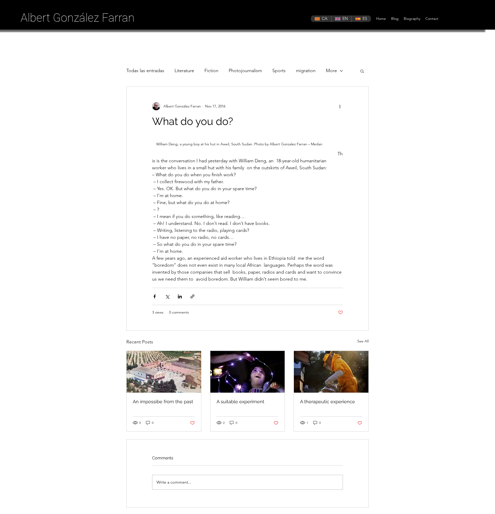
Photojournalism (245, 70)
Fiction (211, 70)
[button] (362, 71)
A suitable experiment (240, 401)
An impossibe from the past (163, 401)
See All (363, 341)
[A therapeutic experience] (331, 372)
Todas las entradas (145, 70)
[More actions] (340, 106)
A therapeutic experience (327, 401)
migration (306, 70)
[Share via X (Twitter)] (167, 296)
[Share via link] (192, 296)
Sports (279, 70)
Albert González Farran (78, 17)
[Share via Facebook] (154, 296)
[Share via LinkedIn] (179, 296)
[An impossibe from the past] (164, 372)
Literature (184, 70)
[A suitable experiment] (247, 372)
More (331, 70)
